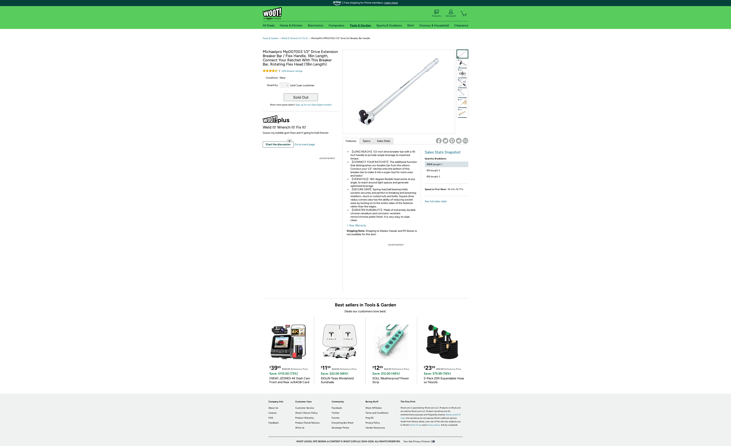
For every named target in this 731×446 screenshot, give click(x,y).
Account (451, 16)
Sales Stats (383, 141)
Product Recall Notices (307, 422)
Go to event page (304, 144)
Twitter (335, 413)
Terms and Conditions (377, 413)
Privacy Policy (373, 422)
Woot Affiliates (374, 408)
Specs (366, 141)
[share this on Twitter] (445, 141)
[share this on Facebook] (439, 141)
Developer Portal (340, 427)
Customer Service (304, 408)
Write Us (299, 427)
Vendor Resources (375, 427)
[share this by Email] (465, 141)
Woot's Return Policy (306, 413)
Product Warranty (304, 417)
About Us (273, 408)
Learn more (391, 2)
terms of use (416, 425)
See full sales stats (436, 201)
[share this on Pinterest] (452, 141)
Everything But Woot (343, 422)
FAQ (270, 417)
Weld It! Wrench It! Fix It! (295, 38)
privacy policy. (433, 425)
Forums (436, 16)
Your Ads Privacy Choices (416, 441)
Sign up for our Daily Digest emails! (313, 104)
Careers (272, 413)
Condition (272, 77)
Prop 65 (369, 417)
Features (351, 141)
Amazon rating (292, 71)
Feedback (273, 422)
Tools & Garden (271, 38)
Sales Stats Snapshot (443, 152)
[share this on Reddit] (459, 141)
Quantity (272, 85)
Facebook (337, 408)
